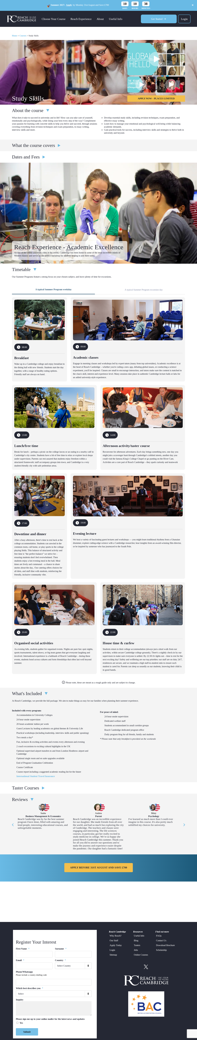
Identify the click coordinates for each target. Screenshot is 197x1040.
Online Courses (141, 955)
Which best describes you (29, 988)
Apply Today (116, 945)
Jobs (136, 950)
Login (184, 19)
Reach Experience (81, 19)
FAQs (159, 935)
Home (14, 36)
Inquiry (19, 999)
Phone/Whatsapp (24, 972)
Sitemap (113, 955)
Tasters (137, 945)
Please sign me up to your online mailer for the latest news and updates (50, 1019)
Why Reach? (115, 935)
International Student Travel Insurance (35, 776)
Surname (60, 948)
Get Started (157, 18)
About (100, 19)
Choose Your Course (53, 19)
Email (20, 960)
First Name (22, 948)
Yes (21, 1023)
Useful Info (115, 19)
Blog (136, 940)
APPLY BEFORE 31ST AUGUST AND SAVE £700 (98, 867)
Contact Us (161, 940)
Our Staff (114, 940)
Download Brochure (165, 945)
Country (60, 960)
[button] (2, 211)
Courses (22, 36)
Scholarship (161, 950)
